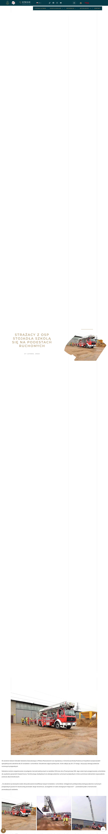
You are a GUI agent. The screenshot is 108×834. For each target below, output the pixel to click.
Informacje (70, 8)
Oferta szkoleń (55, 8)
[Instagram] (57, 3)
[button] (39, 3)
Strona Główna (40, 8)
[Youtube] (61, 3)
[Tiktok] (49, 3)
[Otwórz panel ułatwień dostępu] (3, 830)
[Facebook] (53, 3)
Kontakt (97, 8)
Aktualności (84, 8)
